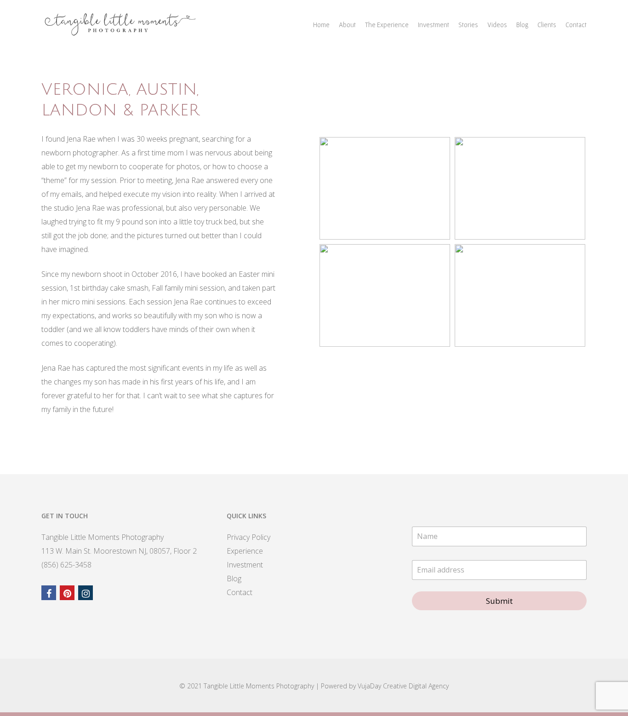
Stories (468, 24)
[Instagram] (85, 592)
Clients (546, 24)
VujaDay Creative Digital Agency (403, 686)
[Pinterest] (67, 592)
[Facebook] (48, 592)
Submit (499, 601)
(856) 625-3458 (66, 565)
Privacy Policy (248, 537)
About (347, 24)
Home (321, 24)
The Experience (387, 24)
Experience (245, 551)
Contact (576, 24)
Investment (433, 24)
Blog (522, 24)
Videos (497, 24)
